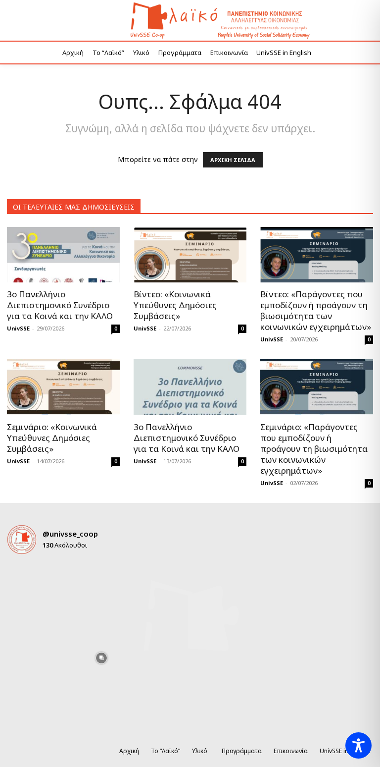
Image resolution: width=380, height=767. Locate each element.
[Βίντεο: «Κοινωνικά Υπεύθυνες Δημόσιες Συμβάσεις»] (190, 255)
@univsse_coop (70, 534)
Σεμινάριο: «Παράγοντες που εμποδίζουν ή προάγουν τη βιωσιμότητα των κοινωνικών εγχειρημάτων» (314, 448)
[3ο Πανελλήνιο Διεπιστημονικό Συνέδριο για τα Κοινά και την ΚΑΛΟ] (63, 255)
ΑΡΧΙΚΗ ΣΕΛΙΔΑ (232, 160)
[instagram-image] (25, 580)
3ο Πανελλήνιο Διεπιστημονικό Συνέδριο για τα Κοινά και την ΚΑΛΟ (60, 305)
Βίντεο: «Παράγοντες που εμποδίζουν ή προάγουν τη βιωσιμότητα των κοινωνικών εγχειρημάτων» (315, 310)
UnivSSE (18, 328)
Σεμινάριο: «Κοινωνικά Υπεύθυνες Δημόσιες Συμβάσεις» (52, 437)
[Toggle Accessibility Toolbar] (358, 745)
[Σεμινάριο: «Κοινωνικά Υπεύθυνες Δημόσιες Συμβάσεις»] (63, 387)
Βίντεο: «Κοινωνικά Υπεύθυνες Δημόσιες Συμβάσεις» (175, 305)
